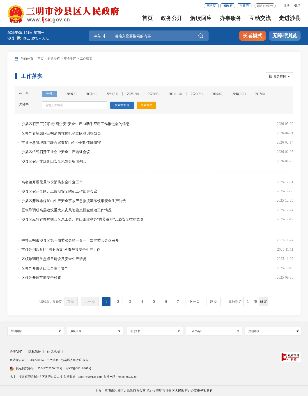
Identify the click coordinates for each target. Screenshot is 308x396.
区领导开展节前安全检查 (41, 278)
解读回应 (201, 18)
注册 (286, 5)
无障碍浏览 (284, 35)
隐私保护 (34, 351)
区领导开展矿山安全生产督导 (44, 268)
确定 (263, 301)
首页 (147, 18)
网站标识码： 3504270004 (27, 360)
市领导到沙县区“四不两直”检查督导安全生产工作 (60, 250)
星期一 (39, 33)
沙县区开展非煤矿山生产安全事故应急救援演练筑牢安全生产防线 (73, 201)
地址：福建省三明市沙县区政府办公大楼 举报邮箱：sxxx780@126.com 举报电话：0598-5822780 (73, 376)
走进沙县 (290, 18)
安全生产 (70, 58)
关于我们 (16, 351)
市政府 (244, 5)
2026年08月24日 (20, 33)
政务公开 (171, 18)
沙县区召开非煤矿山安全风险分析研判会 (53, 161)
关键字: (24, 104)
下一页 (194, 301)
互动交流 (260, 18)
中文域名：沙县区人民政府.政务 (67, 360)
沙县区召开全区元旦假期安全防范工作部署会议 (59, 191)
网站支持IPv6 (265, 5)
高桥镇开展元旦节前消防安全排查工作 (52, 182)
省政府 (227, 5)
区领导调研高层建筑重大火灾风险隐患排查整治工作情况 (66, 210)
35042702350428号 (50, 368)
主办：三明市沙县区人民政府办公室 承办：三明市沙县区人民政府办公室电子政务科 (154, 390)
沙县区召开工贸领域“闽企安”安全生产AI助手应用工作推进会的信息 (75, 124)
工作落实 (86, 58)
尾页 (213, 301)
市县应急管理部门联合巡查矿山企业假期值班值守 (61, 142)
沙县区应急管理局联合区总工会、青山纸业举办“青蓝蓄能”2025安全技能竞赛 (82, 219)
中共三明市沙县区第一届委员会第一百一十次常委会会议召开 (70, 240)
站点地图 (53, 351)
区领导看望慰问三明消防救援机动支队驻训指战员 (61, 133)
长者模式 (252, 35)
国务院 (211, 5)
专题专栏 (53, 58)
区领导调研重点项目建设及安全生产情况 (53, 259)
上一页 (89, 301)
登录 (297, 5)
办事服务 (230, 18)
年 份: (24, 94)
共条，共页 (50, 301)
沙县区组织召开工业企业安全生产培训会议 (55, 152)
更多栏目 (280, 76)
